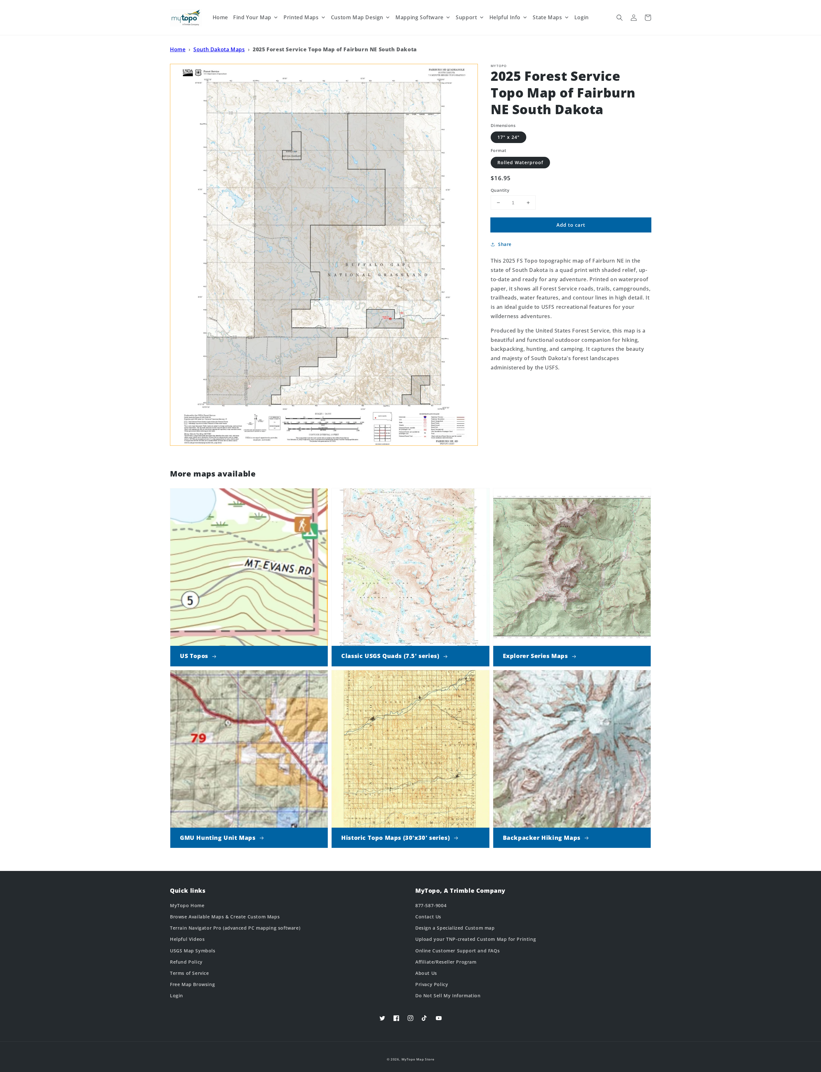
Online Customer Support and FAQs (457, 951)
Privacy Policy (431, 984)
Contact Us (428, 917)
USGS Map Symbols (193, 951)
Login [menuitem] (581, 17)
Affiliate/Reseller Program (446, 962)
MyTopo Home (187, 905)
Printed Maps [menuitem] (301, 17)
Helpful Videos (187, 939)
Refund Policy (186, 962)
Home (177, 49)
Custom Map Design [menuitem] (357, 17)
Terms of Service (189, 973)
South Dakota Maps (219, 49)
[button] (620, 18)
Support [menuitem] (466, 17)
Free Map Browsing (192, 984)
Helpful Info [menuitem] (505, 17)
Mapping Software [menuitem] (419, 17)
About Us (426, 973)
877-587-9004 (430, 905)
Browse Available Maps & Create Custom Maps (225, 917)
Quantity (500, 190)
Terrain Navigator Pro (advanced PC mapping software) (235, 928)
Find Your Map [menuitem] (252, 17)
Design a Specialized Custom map (455, 928)
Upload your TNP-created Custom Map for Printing (475, 939)
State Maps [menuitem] (547, 17)
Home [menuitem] (220, 17)
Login (176, 995)
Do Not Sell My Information (448, 995)
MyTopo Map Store (418, 1059)
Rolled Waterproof (520, 162)
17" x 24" (508, 137)
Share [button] (505, 244)
